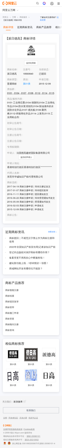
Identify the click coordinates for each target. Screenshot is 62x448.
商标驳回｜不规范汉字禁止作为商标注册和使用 (32, 239)
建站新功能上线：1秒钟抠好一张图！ (29, 263)
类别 (25, 79)
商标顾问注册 (12, 324)
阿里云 (5, 17)
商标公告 (12, 214)
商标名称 (12, 69)
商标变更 (9, 318)
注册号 (26, 69)
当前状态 (43, 69)
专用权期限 (13, 146)
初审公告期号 (14, 123)
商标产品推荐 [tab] (44, 27)
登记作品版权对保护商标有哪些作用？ (29, 252)
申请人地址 (13, 163)
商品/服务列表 (14, 98)
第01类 (26, 83)
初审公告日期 (14, 129)
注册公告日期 (14, 140)
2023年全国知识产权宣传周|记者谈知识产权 (32, 246)
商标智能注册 (12, 290)
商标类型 (12, 79)
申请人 (10, 152)
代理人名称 (13, 172)
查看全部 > (52, 232)
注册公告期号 (14, 134)
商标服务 (23, 17)
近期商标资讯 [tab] (24, 27)
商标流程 (12, 182)
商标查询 (9, 330)
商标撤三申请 (12, 312)
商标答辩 (9, 307)
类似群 (10, 89)
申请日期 (43, 79)
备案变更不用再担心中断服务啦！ (27, 257)
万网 (14, 17)
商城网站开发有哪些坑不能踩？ (26, 268)
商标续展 (9, 295)
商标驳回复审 (12, 301)
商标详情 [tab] (8, 27)
